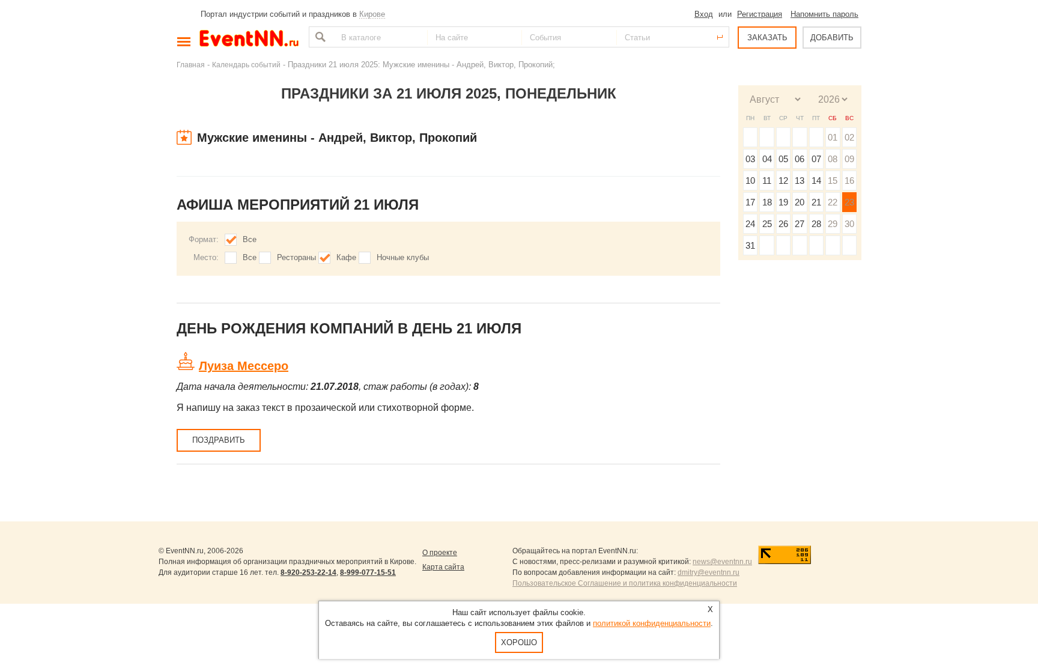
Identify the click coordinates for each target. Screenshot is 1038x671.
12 (783, 180)
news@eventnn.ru (722, 561)
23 (849, 202)
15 (832, 180)
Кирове (372, 14)
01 (832, 137)
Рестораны (296, 257)
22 (832, 202)
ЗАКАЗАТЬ (767, 37)
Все (249, 239)
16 (849, 180)
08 (832, 159)
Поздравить (218, 440)
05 (783, 159)
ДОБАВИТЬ (832, 37)
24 (750, 224)
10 (750, 180)
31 (750, 245)
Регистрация (759, 14)
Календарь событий (246, 64)
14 (816, 180)
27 (799, 224)
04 (767, 159)
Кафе (346, 257)
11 (766, 180)
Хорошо (519, 642)
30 (849, 224)
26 (783, 224)
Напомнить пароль (824, 14)
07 (816, 159)
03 (750, 159)
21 (816, 202)
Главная (191, 64)
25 (767, 224)
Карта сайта (443, 567)
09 (849, 159)
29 (832, 224)
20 (799, 202)
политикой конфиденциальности (652, 623)
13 (799, 180)
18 (767, 202)
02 (849, 137)
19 (783, 202)
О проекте (439, 552)
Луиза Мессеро (243, 365)
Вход (703, 14)
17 (750, 202)
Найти (319, 37)
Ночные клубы (403, 257)
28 (816, 224)
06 (799, 159)
